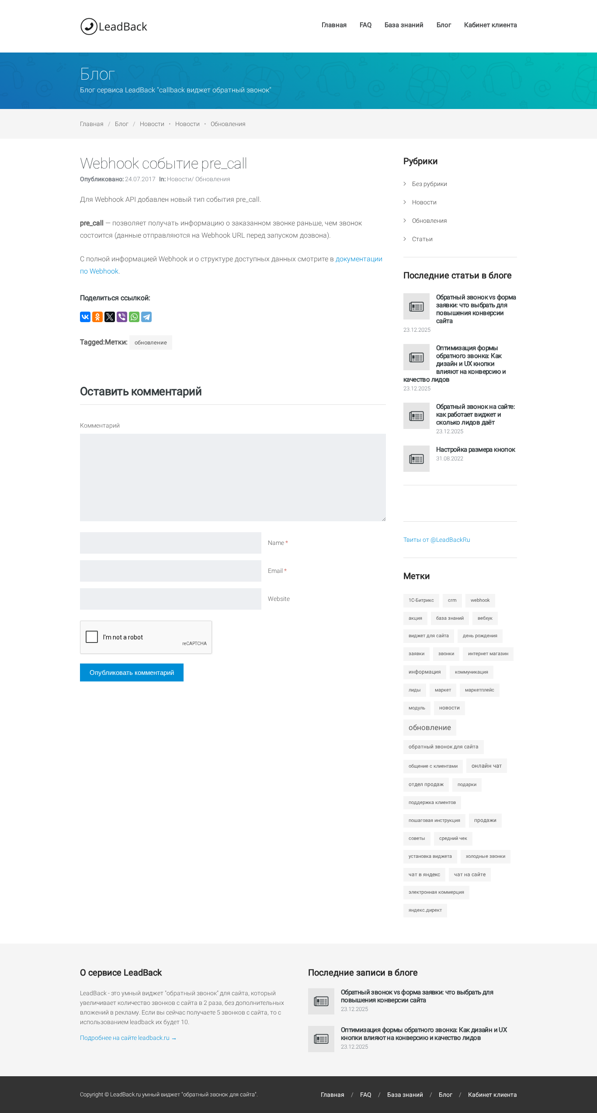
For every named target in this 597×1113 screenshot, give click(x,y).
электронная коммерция (436, 892)
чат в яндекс (424, 874)
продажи (485, 820)
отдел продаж (426, 784)
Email (277, 570)
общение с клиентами (433, 766)
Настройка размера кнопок (475, 449)
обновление (151, 342)
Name (278, 542)
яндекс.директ (425, 910)
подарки (467, 784)
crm (452, 600)
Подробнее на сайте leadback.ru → (128, 1037)
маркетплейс (479, 690)
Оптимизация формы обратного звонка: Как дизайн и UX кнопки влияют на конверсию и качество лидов (454, 363)
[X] (109, 317)
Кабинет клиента (490, 25)
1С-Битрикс (421, 600)
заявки (416, 654)
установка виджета (430, 856)
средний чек (453, 838)
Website (279, 598)
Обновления (228, 123)
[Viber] (122, 317)
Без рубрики (429, 183)
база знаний (450, 618)
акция (415, 618)
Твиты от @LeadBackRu (436, 539)
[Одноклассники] (97, 317)
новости (449, 708)
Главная (334, 25)
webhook (480, 600)
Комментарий (100, 425)
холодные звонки (485, 856)
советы (417, 838)
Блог (444, 25)
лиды (415, 690)
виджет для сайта (429, 636)
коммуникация (471, 672)
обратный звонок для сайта (444, 747)
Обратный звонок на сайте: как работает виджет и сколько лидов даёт (475, 414)
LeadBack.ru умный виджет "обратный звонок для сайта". (184, 1094)
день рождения (480, 636)
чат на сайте (470, 874)
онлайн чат (487, 765)
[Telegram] (146, 317)
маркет (443, 690)
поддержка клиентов (432, 802)
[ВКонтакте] (85, 317)
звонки (446, 654)
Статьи (422, 238)
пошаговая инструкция (434, 820)
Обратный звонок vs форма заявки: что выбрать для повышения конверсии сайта (476, 309)
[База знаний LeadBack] (113, 26)
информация (425, 672)
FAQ (365, 25)
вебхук (485, 618)
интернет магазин (488, 654)
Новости (152, 123)
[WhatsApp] (134, 317)
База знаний (404, 25)
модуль (417, 708)
